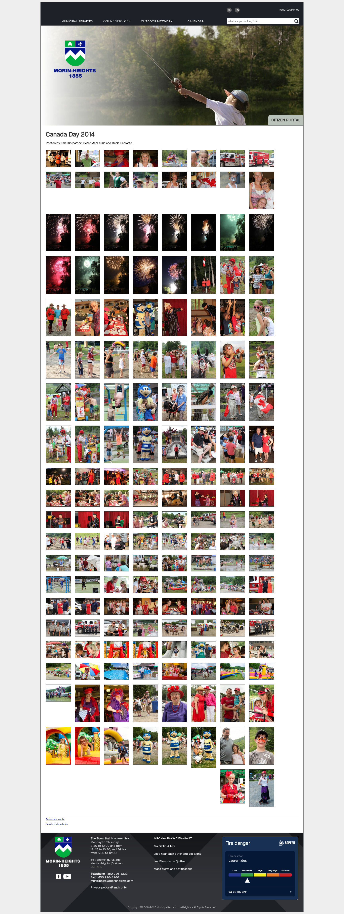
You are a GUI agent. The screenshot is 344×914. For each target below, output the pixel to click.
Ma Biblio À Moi (164, 846)
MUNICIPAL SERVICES (77, 21)
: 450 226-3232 (109, 873)
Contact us (293, 9)
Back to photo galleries (57, 824)
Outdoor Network (156, 21)
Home (282, 9)
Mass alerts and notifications (173, 869)
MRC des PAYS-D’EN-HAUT (173, 838)
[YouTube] (67, 878)
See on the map (238, 892)
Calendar (196, 21)
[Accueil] (63, 866)
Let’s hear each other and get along (177, 854)
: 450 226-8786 (105, 877)
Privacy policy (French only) (109, 887)
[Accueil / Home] (75, 76)
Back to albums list (55, 819)
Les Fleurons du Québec (170, 861)
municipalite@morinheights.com (112, 881)
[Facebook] (59, 878)
